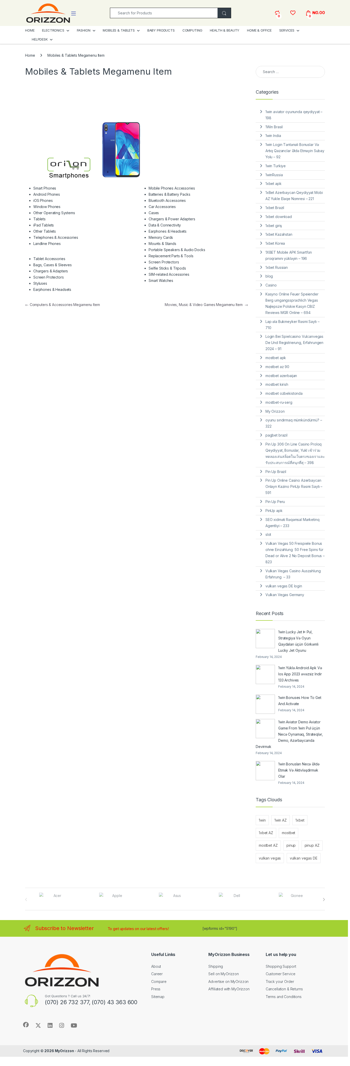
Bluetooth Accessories (167, 200)
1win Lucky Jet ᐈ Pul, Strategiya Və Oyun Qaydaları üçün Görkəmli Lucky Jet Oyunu (298, 641)
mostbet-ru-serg (278, 402)
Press (155, 989)
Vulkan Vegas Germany (284, 595)
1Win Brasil (274, 127)
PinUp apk (274, 510)
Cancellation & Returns (284, 989)
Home (30, 55)
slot (268, 534)
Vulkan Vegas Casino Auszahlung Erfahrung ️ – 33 (293, 574)
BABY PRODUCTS (161, 30)
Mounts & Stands (162, 243)
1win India (273, 135)
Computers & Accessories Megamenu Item (62, 304)
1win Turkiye (275, 166)
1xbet (299, 820)
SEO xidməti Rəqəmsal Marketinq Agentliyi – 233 (292, 522)
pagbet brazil (276, 435)
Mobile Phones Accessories (172, 188)
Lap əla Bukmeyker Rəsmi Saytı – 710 (292, 324)
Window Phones (46, 206)
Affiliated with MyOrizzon (229, 989)
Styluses (40, 283)
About (156, 966)
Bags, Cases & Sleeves (52, 265)
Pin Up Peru (275, 501)
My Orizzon (275, 411)
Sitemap (157, 996)
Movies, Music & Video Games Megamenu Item (206, 304)
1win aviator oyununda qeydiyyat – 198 (293, 115)
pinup (291, 845)
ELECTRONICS (53, 30)
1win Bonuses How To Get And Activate (299, 700)
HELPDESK (40, 39)
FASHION (83, 30)
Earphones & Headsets (52, 289)
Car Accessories (162, 206)
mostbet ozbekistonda (284, 393)
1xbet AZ (266, 833)
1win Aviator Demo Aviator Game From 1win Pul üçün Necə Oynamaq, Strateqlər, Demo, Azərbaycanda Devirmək (289, 734)
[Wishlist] (293, 12)
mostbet (288, 833)
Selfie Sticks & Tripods (167, 268)
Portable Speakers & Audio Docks (177, 250)
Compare (159, 981)
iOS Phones (43, 200)
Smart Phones (44, 188)
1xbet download (278, 216)
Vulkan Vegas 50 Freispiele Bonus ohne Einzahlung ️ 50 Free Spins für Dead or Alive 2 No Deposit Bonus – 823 (295, 552)
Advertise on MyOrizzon (228, 981)
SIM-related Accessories (169, 274)
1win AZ (280, 820)
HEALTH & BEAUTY (224, 30)
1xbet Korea (275, 243)
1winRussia (274, 175)
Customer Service (280, 974)
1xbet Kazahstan (278, 234)
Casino (271, 285)
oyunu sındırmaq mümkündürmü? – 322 (293, 423)
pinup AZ (312, 845)
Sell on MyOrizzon (223, 974)
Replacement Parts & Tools (171, 256)
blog (269, 276)
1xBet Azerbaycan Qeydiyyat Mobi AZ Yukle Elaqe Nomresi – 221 (294, 195)
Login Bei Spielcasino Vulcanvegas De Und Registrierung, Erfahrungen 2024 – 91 (294, 342)
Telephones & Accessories (55, 237)
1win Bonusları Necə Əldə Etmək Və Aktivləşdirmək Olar (299, 770)
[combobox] (164, 13)
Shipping (215, 966)
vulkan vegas (270, 858)
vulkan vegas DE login (283, 586)
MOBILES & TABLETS (119, 30)
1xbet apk (273, 183)
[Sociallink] (26, 1025)
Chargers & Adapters (50, 271)
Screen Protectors (48, 277)
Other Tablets (44, 231)
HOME (29, 30)
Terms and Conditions (284, 996)
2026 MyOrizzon (59, 1051)
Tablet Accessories (49, 258)
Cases (154, 213)
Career (157, 974)
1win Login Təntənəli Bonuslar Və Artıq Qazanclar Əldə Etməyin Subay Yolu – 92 (294, 150)
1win (262, 820)
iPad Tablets (43, 225)
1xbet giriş (273, 225)
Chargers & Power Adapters (172, 219)
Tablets (39, 219)
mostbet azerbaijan (281, 375)
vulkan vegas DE (303, 858)
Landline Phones (47, 243)
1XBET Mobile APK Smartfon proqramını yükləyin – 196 (288, 255)
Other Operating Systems (54, 213)
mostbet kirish (276, 384)
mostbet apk (275, 358)
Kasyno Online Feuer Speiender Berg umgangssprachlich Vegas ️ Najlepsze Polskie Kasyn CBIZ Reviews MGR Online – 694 (292, 303)
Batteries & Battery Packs (169, 194)
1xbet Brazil (274, 207)
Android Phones (46, 194)
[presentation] (324, 899)
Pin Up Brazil (275, 471)
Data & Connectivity (165, 225)
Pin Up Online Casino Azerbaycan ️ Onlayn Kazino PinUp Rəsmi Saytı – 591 (293, 486)
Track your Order (280, 981)
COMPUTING (192, 30)
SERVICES (286, 30)
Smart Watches (161, 280)
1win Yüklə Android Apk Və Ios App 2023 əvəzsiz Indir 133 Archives (300, 674)
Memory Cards (161, 237)
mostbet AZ (268, 845)
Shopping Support (281, 966)
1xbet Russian (276, 267)
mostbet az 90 (277, 366)
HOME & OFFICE (259, 30)
